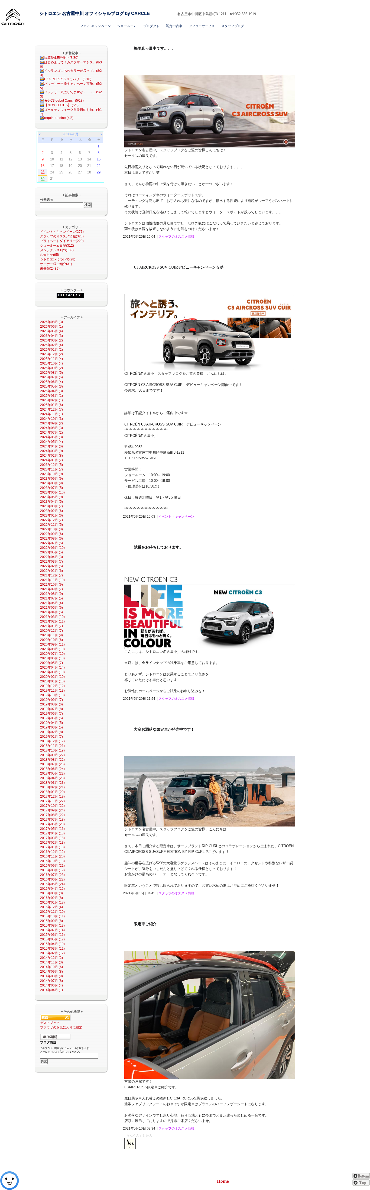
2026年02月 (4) (51, 345)
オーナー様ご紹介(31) (56, 264)
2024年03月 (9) (51, 451)
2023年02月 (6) (51, 511)
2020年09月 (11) (52, 644)
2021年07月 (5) (51, 598)
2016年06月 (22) (52, 879)
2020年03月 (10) (52, 672)
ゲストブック (50, 1023)
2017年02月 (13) (52, 842)
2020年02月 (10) (52, 677)
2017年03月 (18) (52, 838)
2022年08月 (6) (51, 538)
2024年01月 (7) (51, 460)
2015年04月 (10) (52, 944)
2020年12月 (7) (51, 631)
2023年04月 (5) (51, 502)
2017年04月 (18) (52, 833)
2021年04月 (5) (51, 612)
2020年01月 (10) (52, 681)
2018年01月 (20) (52, 792)
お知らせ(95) (49, 255)
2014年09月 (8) (51, 971)
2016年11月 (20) (52, 856)
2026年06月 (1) (51, 326)
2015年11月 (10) (52, 912)
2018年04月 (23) (52, 778)
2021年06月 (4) (51, 603)
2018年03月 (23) (52, 783)
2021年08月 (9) (51, 594)
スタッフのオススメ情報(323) (62, 236)
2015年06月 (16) (52, 935)
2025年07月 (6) (51, 377)
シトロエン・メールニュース (235, 4)
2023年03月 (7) (51, 506)
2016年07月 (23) (52, 875)
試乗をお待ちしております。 (158, 547)
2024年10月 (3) (51, 419)
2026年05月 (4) (51, 331)
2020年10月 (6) (51, 640)
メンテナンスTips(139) (57, 250)
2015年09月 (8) (51, 921)
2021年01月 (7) (51, 626)
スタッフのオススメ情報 (176, 236)
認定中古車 (174, 26)
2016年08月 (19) (52, 870)
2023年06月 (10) (52, 492)
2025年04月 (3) (51, 391)
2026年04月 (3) (51, 336)
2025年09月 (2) (51, 368)
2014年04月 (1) (51, 990)
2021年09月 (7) (51, 589)
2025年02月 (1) (51, 400)
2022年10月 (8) (51, 529)
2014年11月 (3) (51, 962)
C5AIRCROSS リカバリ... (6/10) (67, 79)
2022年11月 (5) (51, 525)
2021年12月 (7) (51, 575)
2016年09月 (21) (52, 865)
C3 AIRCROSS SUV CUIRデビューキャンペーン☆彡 (178, 267)
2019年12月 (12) (52, 686)
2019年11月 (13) (52, 690)
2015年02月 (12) (52, 953)
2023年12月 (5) (51, 465)
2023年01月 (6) (51, 515)
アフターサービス (202, 26)
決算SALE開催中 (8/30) (61, 58)
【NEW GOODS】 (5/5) (61, 105)
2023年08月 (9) (51, 483)
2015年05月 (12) (52, 939)
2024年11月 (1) (51, 414)
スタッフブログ (232, 26)
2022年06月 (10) (52, 548)
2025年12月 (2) (51, 354)
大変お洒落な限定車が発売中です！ (164, 729)
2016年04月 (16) (52, 889)
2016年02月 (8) (51, 898)
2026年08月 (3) (51, 322)
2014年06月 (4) (51, 985)
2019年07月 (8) (51, 709)
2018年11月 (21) (52, 746)
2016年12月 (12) (52, 852)
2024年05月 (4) (51, 442)
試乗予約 (204, 4)
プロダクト (151, 26)
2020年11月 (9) (51, 635)
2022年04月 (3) (51, 557)
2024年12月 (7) (51, 409)
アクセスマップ (181, 4)
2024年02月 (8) (51, 455)
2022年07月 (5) (51, 543)
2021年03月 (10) (52, 617)
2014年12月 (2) (51, 958)
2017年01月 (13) (52, 847)
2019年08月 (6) (51, 704)
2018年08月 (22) (52, 760)
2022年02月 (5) (51, 566)
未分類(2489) (50, 268)
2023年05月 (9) (51, 497)
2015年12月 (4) (51, 907)
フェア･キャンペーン (95, 26)
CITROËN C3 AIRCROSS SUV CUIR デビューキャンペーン (172, 424)
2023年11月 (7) (51, 469)
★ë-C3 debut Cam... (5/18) (64, 100)
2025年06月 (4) (51, 382)
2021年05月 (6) (51, 607)
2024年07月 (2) (51, 432)
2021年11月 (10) (52, 580)
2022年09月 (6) (51, 534)
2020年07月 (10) (52, 654)
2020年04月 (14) (52, 667)
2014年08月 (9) (51, 976)
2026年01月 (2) (51, 349)
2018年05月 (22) (52, 773)
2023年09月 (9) (51, 478)
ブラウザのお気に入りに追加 (61, 1027)
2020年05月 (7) (51, 663)
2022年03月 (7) (51, 561)
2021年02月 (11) (52, 621)
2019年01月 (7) (51, 736)
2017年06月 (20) (52, 824)
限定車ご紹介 (145, 924)
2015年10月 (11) (52, 916)
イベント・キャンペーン (176, 516)
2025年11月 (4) (51, 359)
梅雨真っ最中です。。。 (155, 48)
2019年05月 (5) (51, 718)
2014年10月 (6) (51, 967)
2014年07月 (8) (51, 981)
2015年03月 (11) (52, 948)
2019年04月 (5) (51, 723)
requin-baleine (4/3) (58, 118)
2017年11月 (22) (52, 801)
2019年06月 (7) (51, 713)
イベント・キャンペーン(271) (62, 232)
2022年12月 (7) (51, 520)
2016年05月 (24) (52, 884)
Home (223, 1181)
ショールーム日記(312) (57, 245)
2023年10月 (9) (51, 474)
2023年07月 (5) (51, 488)
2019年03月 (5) (51, 727)
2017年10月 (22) (52, 806)
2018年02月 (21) (52, 787)
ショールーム (127, 26)
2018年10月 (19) (52, 750)
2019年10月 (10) (52, 695)
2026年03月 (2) (51, 340)
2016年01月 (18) (52, 902)
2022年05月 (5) (51, 552)
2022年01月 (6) (51, 571)
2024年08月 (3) (51, 428)
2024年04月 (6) (51, 446)
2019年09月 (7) (51, 700)
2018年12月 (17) (52, 741)
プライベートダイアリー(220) (62, 241)
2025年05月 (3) (51, 386)
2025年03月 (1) (51, 396)
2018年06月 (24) (52, 769)
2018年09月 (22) (52, 755)
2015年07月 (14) (52, 930)
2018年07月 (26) (52, 764)
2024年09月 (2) (51, 423)
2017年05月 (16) (52, 829)
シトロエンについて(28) (57, 259)
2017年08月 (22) (52, 815)
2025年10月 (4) (51, 363)
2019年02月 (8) (51, 732)
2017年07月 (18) (52, 819)
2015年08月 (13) (52, 925)
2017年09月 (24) (52, 810)
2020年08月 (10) (52, 649)
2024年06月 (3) (51, 437)
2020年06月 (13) (52, 658)
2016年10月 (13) (52, 861)
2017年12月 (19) (52, 796)
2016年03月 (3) (51, 893)
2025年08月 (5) (51, 373)
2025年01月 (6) (51, 405)
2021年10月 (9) (51, 584)
